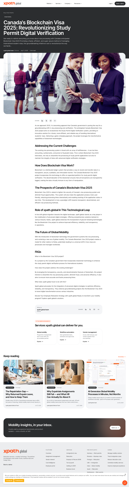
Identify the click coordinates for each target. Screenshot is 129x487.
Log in (110, 3)
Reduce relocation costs (114, 459)
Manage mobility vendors (115, 453)
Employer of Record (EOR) (73, 459)
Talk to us (114, 427)
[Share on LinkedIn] (42, 120)
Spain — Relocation (92, 469)
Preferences (19, 480)
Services (58, 3)
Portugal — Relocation (93, 459)
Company (67, 3)
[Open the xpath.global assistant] (124, 482)
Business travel (70, 469)
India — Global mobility (93, 466)
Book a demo (120, 3)
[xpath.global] (12, 3)
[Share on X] (46, 120)
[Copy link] (55, 120)
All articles (121, 356)
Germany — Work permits (94, 453)
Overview (48, 453)
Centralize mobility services (115, 462)
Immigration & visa (71, 453)
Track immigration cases (114, 456)
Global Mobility (10, 12)
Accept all (9, 480)
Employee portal (50, 466)
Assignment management (53, 456)
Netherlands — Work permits (95, 472)
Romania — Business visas (94, 456)
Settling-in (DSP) (71, 466)
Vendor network (50, 459)
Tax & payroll (70, 462)
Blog (5, 12)
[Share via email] (50, 120)
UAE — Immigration (92, 462)
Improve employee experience (116, 466)
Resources (77, 3)
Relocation (69, 456)
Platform (49, 3)
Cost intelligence (50, 462)
